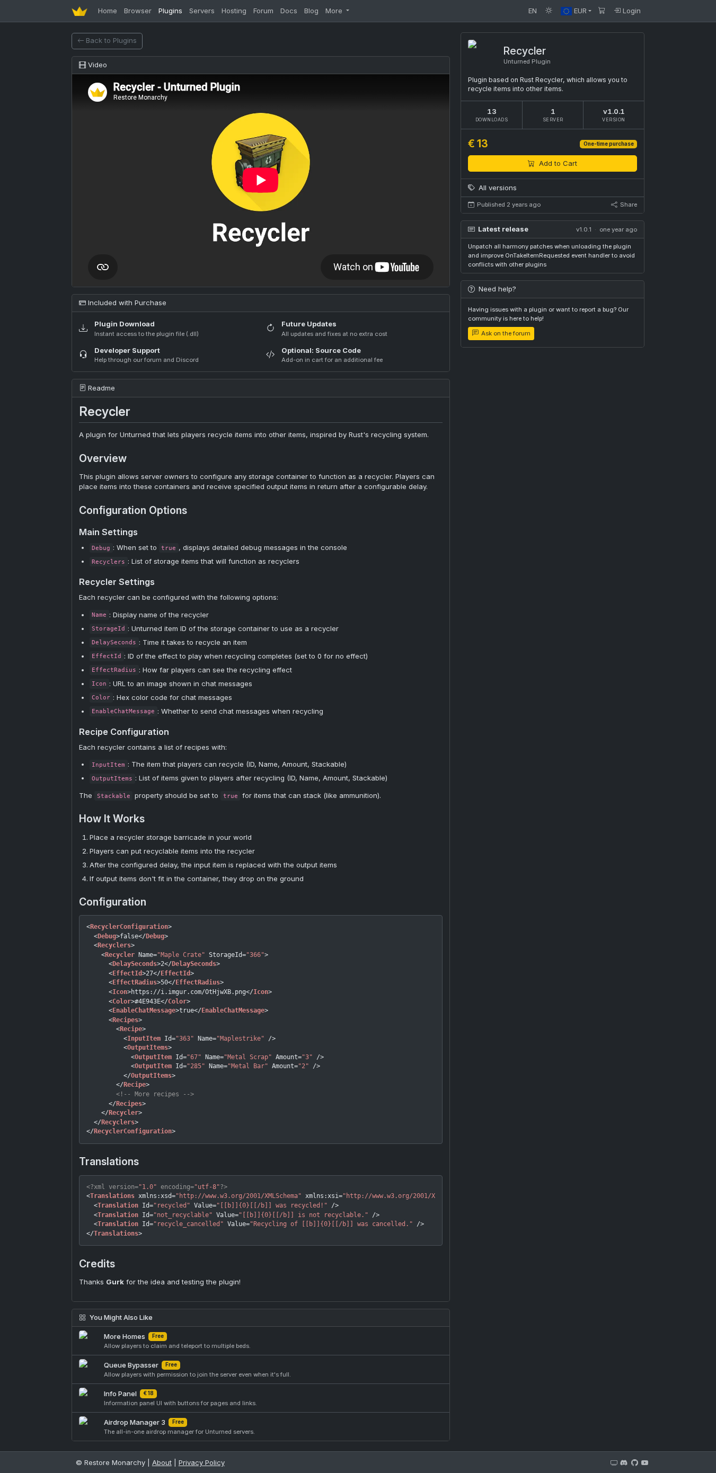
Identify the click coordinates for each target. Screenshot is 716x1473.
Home (107, 10)
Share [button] (627, 204)
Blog (311, 10)
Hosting (234, 10)
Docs (288, 10)
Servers (202, 10)
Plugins (170, 10)
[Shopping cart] (602, 11)
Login (631, 10)
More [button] (334, 10)
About (162, 1462)
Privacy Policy (202, 1462)
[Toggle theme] (549, 11)
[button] (576, 11)
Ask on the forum (505, 333)
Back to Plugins (111, 40)
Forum (263, 10)
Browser (138, 10)
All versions (496, 187)
